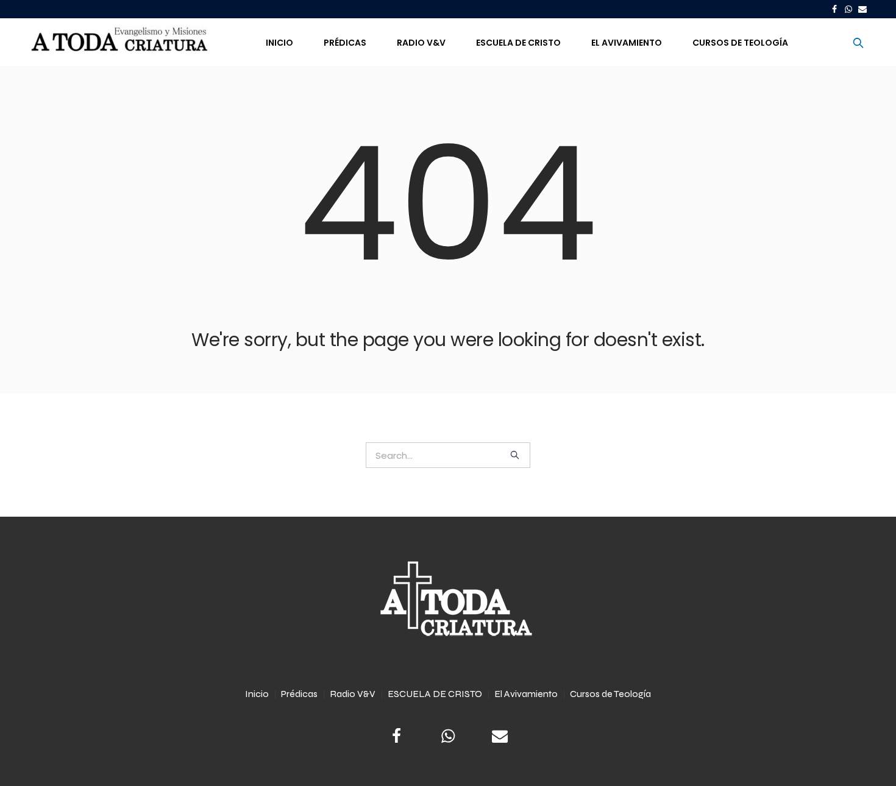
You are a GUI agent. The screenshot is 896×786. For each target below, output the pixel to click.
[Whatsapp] (848, 9)
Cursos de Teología (610, 693)
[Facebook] (834, 9)
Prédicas (299, 693)
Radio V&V (352, 693)
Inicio (257, 693)
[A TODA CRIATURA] (448, 599)
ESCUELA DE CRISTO (435, 693)
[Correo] (862, 9)
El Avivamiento (526, 693)
